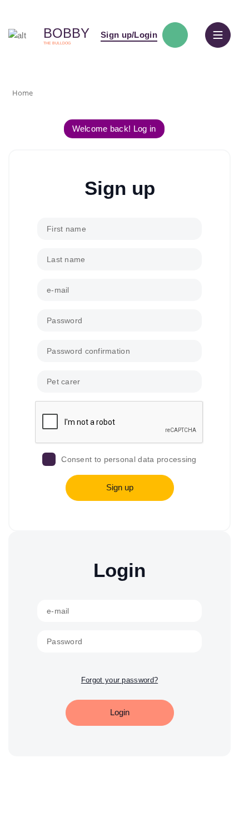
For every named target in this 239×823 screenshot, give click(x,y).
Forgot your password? (119, 680)
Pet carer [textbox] (64, 381)
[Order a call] (175, 35)
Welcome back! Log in (114, 128)
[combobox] (119, 381)
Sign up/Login (129, 34)
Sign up (119, 487)
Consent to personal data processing (129, 459)
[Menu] (218, 35)
